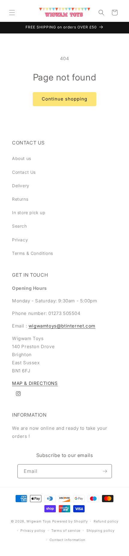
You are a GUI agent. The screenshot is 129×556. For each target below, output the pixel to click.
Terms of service (65, 530)
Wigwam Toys (38, 521)
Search (19, 226)
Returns (20, 199)
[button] (12, 12)
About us (21, 158)
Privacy (20, 239)
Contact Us (24, 172)
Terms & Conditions (32, 253)
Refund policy (106, 521)
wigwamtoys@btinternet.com (61, 326)
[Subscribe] (105, 471)
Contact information (68, 540)
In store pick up (29, 212)
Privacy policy (32, 530)
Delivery (20, 185)
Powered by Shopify (70, 521)
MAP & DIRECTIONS (35, 383)
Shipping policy (100, 530)
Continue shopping (64, 99)
